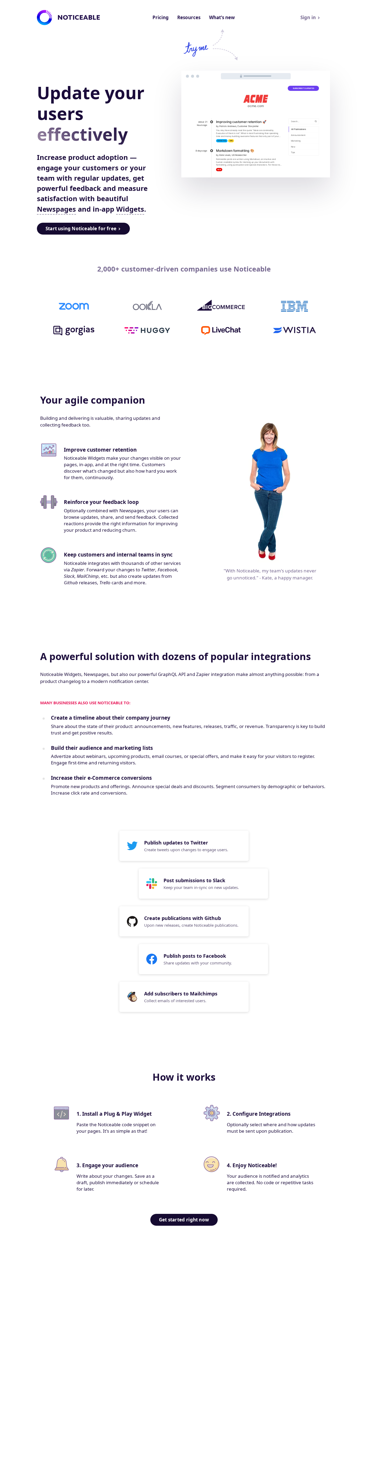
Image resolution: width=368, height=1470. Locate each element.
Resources (188, 17)
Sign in (308, 17)
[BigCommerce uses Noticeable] (221, 306)
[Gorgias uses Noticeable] (74, 330)
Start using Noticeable (81, 228)
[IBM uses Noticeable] (294, 306)
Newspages (56, 209)
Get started (184, 1220)
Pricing (160, 17)
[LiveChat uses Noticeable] (221, 330)
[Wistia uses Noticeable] (294, 330)
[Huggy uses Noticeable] (147, 330)
